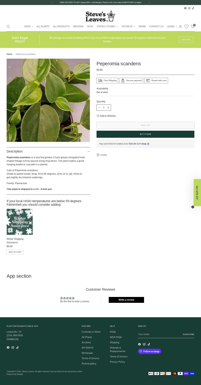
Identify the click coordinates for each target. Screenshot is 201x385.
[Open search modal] (8, 26)
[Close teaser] (192, 207)
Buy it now (145, 134)
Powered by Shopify (15, 374)
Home (9, 54)
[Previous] (52, 2)
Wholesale (87, 353)
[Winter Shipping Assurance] (20, 222)
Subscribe (188, 334)
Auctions (86, 342)
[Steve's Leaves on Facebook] (185, 8)
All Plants (87, 337)
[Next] (149, 2)
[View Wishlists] (187, 26)
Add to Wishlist (108, 116)
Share (103, 155)
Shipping (114, 342)
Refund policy (89, 363)
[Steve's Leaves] (100, 15)
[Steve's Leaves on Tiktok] (193, 8)
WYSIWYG (87, 347)
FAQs (113, 332)
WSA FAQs (116, 337)
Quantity (101, 101)
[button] (197, 192)
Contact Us (12, 339)
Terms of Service (90, 358)
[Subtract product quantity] (99, 108)
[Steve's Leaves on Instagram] (189, 8)
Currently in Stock (91, 332)
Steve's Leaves (28, 371)
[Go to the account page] (180, 26)
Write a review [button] (126, 300)
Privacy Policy (117, 362)
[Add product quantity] (108, 108)
